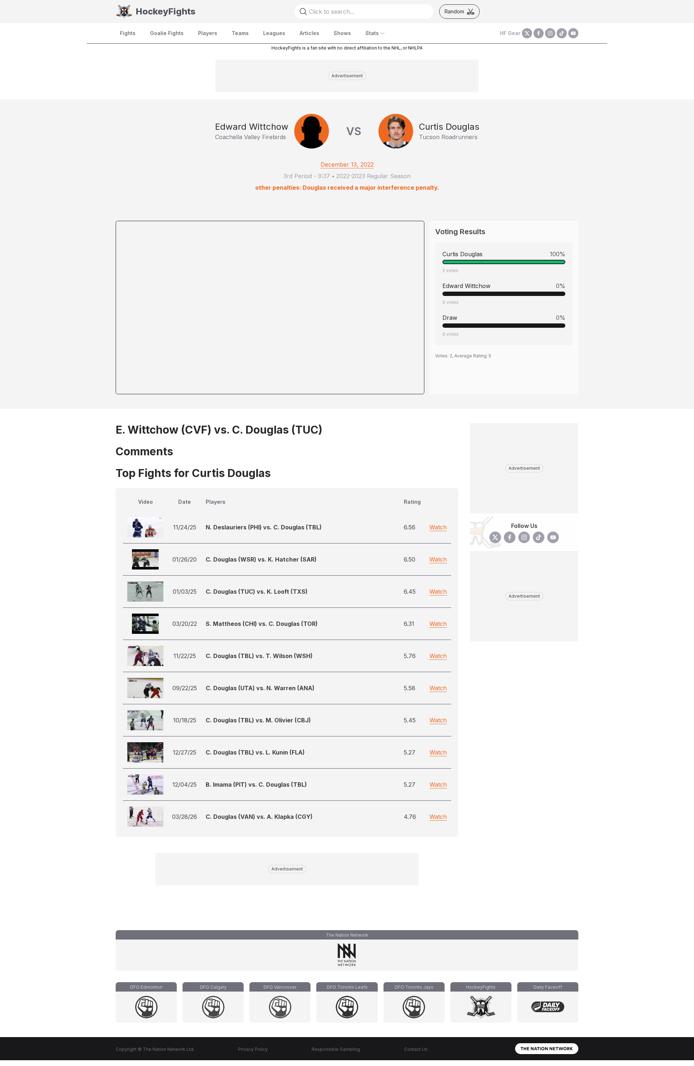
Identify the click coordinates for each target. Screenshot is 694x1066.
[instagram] (550, 33)
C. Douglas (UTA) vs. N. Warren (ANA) (260, 688)
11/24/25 (184, 527)
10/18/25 (184, 720)
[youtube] (573, 33)
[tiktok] (562, 33)
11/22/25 (185, 655)
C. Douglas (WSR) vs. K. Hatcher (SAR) (261, 559)
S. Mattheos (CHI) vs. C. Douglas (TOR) (262, 623)
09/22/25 (184, 688)
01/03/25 (185, 591)
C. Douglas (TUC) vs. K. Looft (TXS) (257, 591)
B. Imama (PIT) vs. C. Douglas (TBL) (256, 784)
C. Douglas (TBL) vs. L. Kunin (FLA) (255, 752)
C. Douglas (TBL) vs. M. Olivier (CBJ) (258, 720)
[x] (527, 33)
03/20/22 (184, 623)
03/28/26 (184, 816)
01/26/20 (184, 559)
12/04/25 (184, 784)
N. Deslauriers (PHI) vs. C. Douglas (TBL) (264, 527)
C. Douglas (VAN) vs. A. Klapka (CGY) (259, 816)
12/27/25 (184, 752)
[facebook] (539, 33)
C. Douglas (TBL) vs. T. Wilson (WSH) (259, 655)
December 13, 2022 (347, 164)
